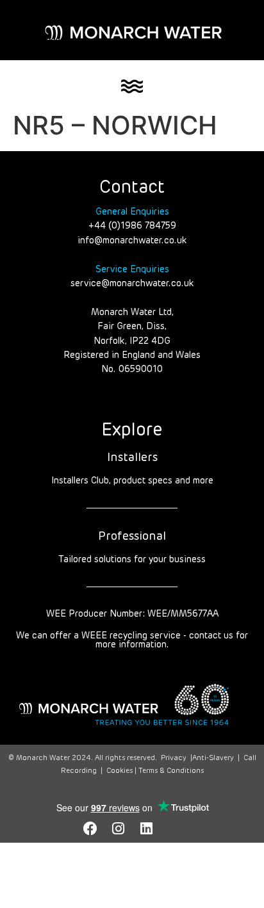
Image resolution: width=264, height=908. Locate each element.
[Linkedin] (147, 829)
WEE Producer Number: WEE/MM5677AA (132, 614)
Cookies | (122, 770)
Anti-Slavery (213, 757)
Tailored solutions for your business (132, 559)
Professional (132, 536)
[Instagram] (118, 829)
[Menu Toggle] (132, 86)
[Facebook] (90, 829)
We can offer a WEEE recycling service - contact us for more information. (132, 640)
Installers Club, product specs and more (132, 480)
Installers (132, 458)
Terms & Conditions (171, 770)
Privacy (173, 757)
